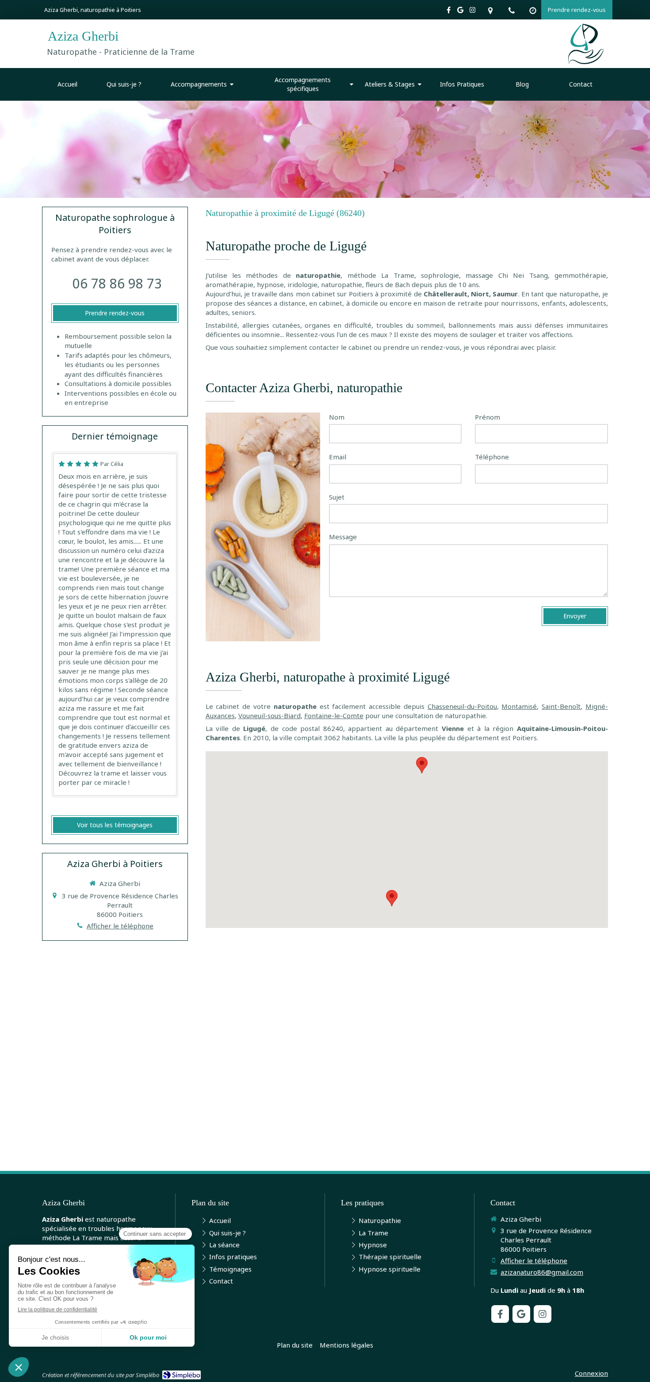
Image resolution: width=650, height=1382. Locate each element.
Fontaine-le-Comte (333, 715)
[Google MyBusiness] (460, 12)
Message (343, 536)
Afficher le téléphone (120, 925)
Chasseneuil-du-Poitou (462, 706)
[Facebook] (449, 12)
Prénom (487, 417)
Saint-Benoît (561, 706)
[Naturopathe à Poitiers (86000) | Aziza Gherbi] (586, 44)
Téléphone (492, 456)
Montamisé (519, 706)
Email (337, 456)
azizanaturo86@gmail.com (542, 1272)
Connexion (591, 1373)
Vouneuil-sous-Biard (269, 715)
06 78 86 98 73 (117, 283)
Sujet (336, 496)
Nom (336, 417)
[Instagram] (472, 12)
